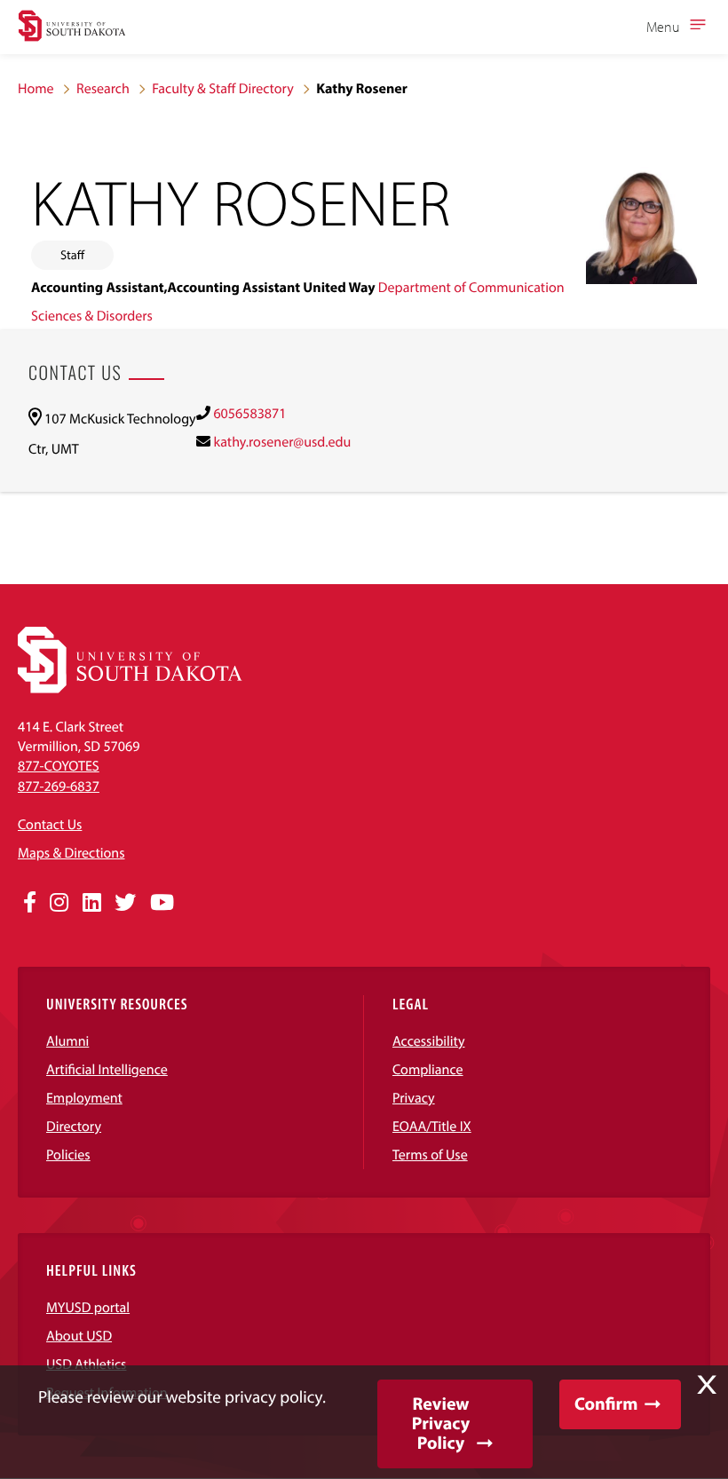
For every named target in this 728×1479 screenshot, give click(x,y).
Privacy (413, 1098)
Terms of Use (430, 1155)
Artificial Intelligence (107, 1070)
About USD (79, 1336)
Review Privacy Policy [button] (441, 1423)
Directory (73, 1126)
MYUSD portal (88, 1308)
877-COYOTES (58, 766)
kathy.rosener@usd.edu (282, 442)
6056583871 (249, 414)
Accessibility (428, 1041)
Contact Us (50, 825)
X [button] (706, 1385)
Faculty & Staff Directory (223, 89)
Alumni (67, 1041)
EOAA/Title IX (431, 1126)
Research (103, 89)
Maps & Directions (71, 853)
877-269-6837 (58, 786)
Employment (84, 1098)
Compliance (427, 1070)
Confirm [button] (605, 1404)
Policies (68, 1155)
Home (36, 89)
